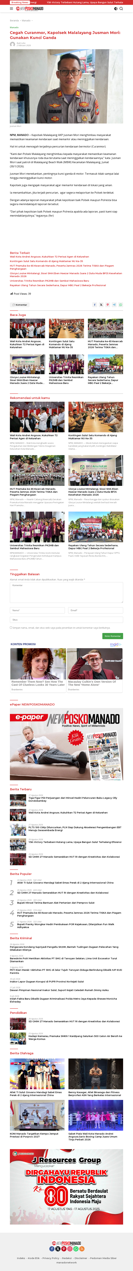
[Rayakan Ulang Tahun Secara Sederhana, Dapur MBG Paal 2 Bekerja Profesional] (105, 364)
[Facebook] (51, 1249)
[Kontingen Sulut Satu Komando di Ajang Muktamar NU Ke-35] (66, 328)
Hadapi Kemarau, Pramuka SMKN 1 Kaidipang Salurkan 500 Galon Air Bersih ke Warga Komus (75, 1038)
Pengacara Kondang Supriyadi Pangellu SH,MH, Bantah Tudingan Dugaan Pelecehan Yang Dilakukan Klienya (64, 948)
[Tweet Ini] (101, 304)
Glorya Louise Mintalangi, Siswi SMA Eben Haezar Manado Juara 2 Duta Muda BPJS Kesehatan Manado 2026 (66, 275)
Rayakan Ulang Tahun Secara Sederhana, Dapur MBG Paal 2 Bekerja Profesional (58, 285)
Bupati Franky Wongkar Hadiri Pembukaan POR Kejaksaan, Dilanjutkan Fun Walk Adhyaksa (65, 926)
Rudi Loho (21, 43)
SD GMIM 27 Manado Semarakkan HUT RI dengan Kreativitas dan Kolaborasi (74, 856)
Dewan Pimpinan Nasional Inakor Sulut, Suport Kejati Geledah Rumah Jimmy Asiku (59, 990)
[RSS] (82, 1249)
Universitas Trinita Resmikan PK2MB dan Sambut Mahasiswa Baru (49, 280)
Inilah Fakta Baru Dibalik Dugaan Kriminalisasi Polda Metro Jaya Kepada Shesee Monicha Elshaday (63, 1000)
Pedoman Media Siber (103, 1258)
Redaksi (67, 1258)
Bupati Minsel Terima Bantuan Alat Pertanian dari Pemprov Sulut (56, 902)
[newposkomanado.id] (29, 8)
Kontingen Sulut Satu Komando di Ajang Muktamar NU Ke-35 (46, 261)
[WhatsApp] (76, 1249)
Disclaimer (81, 1258)
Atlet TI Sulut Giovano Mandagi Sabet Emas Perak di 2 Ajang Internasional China (65, 882)
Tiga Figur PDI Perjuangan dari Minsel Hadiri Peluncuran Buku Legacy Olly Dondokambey (73, 799)
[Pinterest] (63, 1249)
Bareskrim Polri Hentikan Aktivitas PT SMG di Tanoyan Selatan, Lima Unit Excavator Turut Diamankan (63, 960)
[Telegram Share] (114, 304)
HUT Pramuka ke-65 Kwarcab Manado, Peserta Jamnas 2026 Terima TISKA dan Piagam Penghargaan (62, 267)
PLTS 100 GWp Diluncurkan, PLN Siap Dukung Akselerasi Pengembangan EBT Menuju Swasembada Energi (75, 829)
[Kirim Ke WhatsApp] (120, 304)
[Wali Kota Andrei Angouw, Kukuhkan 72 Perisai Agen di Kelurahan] (27, 328)
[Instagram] (70, 1249)
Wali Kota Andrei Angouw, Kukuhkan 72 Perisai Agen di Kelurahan (49, 256)
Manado (14, 27)
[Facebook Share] (94, 304)
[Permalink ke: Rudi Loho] (12, 44)
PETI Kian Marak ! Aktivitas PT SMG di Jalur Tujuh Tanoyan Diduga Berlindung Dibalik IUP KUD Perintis (66, 971)
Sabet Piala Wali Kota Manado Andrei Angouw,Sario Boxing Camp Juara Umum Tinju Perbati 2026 (92, 1136)
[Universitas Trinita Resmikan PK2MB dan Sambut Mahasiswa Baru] (66, 364)
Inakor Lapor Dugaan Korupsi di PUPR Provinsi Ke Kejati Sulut (47, 981)
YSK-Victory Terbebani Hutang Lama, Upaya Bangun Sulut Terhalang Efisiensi (50, 2)
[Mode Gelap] (116, 8)
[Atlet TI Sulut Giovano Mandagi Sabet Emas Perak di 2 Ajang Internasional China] (37, 1073)
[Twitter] (57, 1249)
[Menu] (12, 8)
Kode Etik (34, 1258)
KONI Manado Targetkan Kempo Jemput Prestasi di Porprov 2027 (34, 1135)
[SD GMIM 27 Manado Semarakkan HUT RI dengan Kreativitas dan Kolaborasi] (18, 859)
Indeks (21, 1258)
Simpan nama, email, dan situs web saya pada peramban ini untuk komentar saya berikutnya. (61, 627)
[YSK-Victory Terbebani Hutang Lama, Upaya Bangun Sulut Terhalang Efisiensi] (18, 844)
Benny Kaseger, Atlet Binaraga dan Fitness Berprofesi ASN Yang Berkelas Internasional (94, 1094)
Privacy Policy (50, 1258)
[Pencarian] (121, 8)
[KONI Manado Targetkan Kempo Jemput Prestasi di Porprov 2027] (37, 1115)
